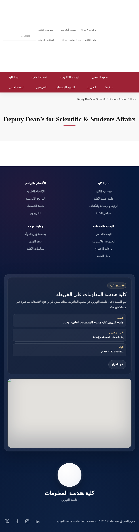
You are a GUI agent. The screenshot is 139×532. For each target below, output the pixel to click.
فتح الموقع (117, 364)
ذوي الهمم (35, 241)
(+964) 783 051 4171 (112, 351)
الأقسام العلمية (36, 191)
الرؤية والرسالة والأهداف (103, 205)
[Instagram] (27, 521)
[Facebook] (17, 521)
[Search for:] (19, 35)
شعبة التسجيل (35, 205)
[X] (7, 521)
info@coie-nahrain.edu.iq (108, 337)
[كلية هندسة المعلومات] (69, 475)
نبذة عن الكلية (103, 191)
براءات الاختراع (104, 248)
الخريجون (35, 213)
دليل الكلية (103, 255)
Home (133, 99)
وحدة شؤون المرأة (35, 234)
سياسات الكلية (35, 248)
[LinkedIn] (37, 521)
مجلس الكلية (103, 213)
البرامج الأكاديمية (35, 198)
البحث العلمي (103, 234)
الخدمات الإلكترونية (103, 241)
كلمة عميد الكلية (103, 198)
